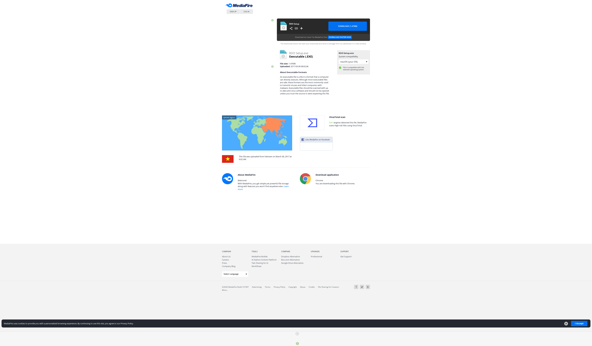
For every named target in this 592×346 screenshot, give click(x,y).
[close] (297, 333)
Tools (255, 251)
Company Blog (228, 266)
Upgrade (315, 251)
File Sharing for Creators (328, 287)
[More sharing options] (291, 28)
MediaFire (239, 6)
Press (224, 263)
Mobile (259, 256)
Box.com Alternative (290, 259)
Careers (225, 259)
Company (226, 251)
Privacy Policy (279, 287)
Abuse (302, 287)
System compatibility (348, 56)
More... (225, 290)
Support (344, 251)
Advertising (257, 287)
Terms (267, 287)
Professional (316, 256)
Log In (246, 11)
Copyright (292, 287)
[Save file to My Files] (301, 28)
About (226, 256)
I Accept (579, 323)
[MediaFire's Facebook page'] (356, 287)
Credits (312, 287)
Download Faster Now (340, 37)
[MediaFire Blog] (368, 287)
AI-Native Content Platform (264, 259)
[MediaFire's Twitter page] (362, 287)
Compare (285, 251)
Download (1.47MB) (347, 26)
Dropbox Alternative (290, 256)
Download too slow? (323, 37)
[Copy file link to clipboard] (296, 28)
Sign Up (233, 11)
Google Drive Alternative (292, 263)
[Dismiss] (566, 323)
